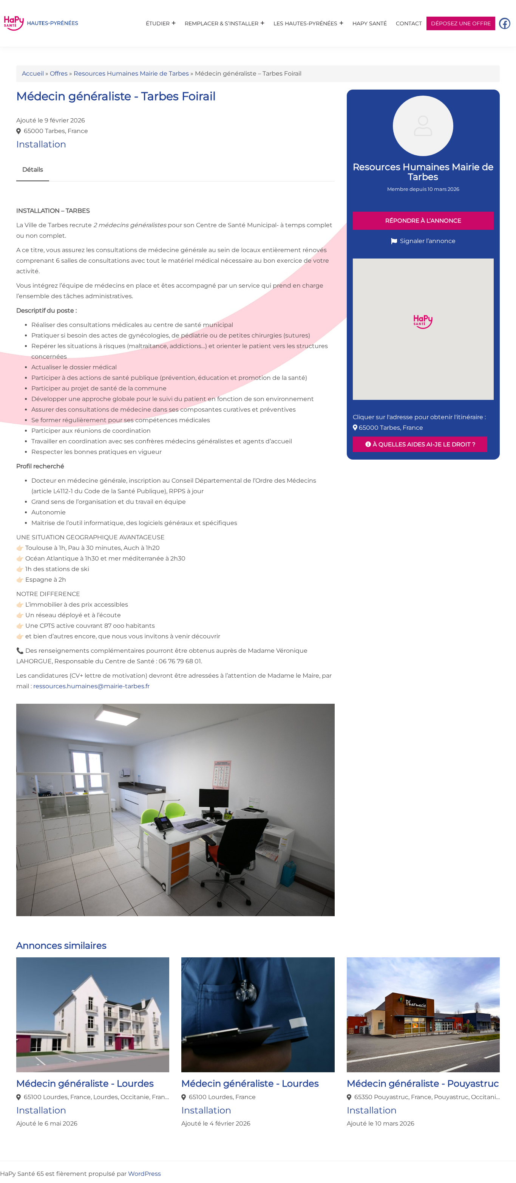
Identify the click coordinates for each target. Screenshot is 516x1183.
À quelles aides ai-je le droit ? (423, 444)
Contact (409, 23)
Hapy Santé (369, 23)
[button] (423, 322)
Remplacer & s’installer (221, 23)
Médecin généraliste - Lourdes (85, 1083)
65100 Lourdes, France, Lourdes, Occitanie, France (96, 1097)
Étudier (158, 23)
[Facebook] (504, 23)
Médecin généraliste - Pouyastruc (423, 1083)
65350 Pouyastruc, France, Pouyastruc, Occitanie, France (427, 1097)
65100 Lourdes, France (222, 1097)
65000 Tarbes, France (56, 131)
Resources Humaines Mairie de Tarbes (131, 73)
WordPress (144, 1173)
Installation (41, 144)
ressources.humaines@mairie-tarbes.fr (91, 686)
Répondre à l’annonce (423, 220)
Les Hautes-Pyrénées (305, 23)
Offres (59, 73)
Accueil (33, 73)
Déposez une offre (461, 23)
